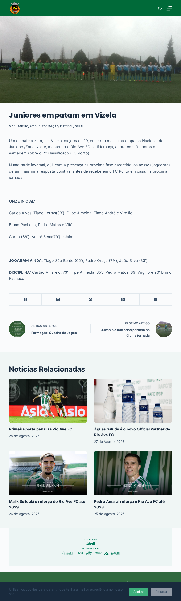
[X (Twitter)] (58, 300)
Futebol (66, 126)
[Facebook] (25, 300)
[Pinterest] (90, 300)
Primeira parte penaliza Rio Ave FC (40, 429)
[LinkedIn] (123, 300)
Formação (50, 126)
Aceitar (138, 591)
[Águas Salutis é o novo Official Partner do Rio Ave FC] (133, 401)
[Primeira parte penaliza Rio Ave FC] (48, 401)
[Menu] (169, 8)
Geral (79, 126)
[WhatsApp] (156, 300)
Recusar (161, 591)
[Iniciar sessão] (160, 8)
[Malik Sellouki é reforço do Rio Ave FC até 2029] (48, 473)
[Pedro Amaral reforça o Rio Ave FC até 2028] (133, 473)
